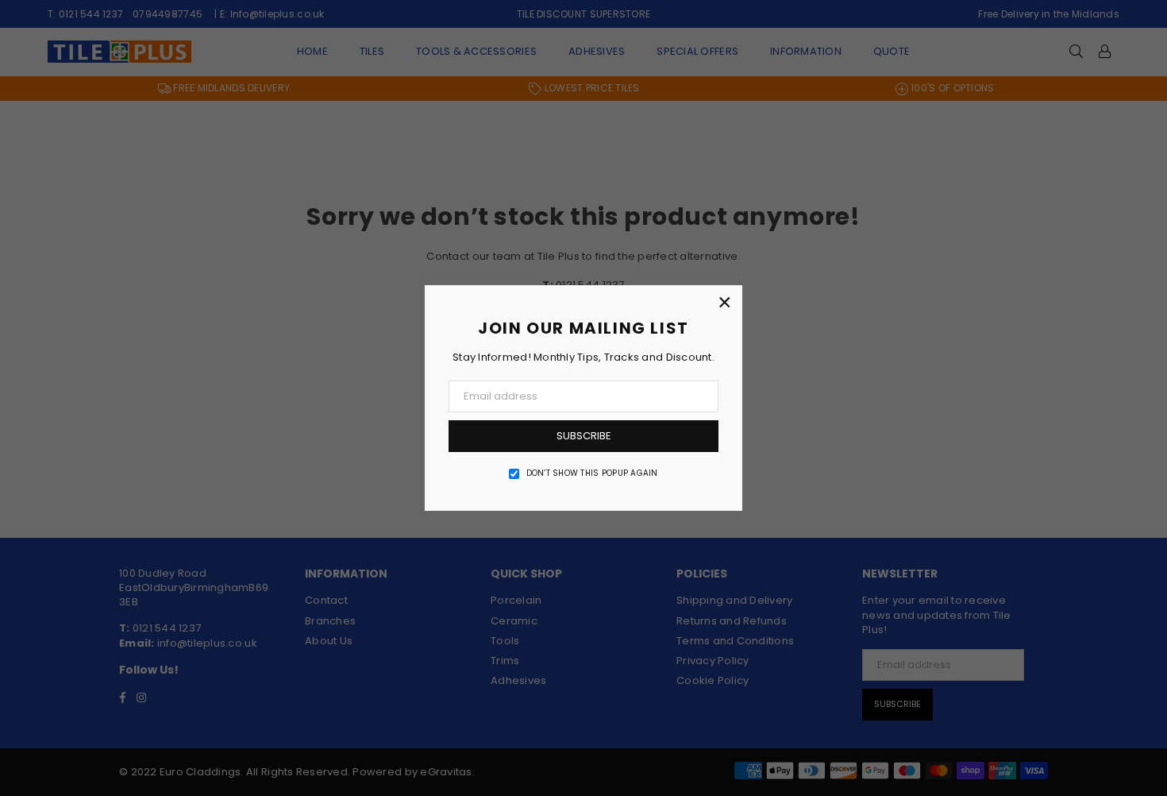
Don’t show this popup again (592, 473)
